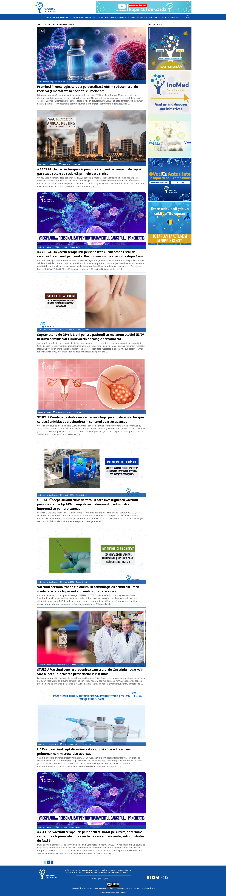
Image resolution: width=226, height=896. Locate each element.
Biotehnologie (100, 17)
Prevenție (173, 17)
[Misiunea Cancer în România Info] (169, 244)
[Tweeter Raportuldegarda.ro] (158, 879)
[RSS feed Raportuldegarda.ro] (167, 879)
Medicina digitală (119, 17)
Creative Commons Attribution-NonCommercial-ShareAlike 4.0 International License (124, 888)
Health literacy (139, 17)
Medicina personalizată (58, 17)
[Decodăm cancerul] (169, 113)
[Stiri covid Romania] (169, 69)
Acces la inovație (157, 17)
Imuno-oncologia (82, 17)
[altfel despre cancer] (169, 157)
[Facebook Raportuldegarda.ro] (149, 879)
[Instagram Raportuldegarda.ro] (162, 879)
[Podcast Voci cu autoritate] (169, 200)
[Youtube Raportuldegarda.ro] (153, 879)
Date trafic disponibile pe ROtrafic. (113, 893)
